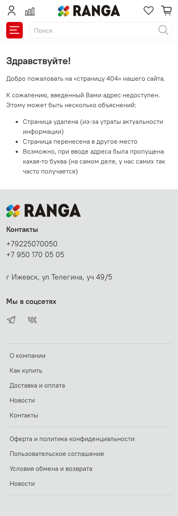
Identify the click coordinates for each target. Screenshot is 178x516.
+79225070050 (32, 243)
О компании (28, 355)
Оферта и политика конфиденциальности (72, 438)
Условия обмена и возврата (51, 468)
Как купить (26, 370)
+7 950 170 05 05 (35, 254)
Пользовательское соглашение (57, 453)
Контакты (24, 415)
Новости (22, 400)
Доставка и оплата (37, 385)
